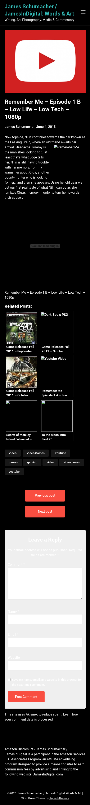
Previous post (45, 496)
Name (13, 611)
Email (13, 634)
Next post (45, 511)
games (13, 462)
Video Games (36, 453)
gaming (32, 462)
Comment (16, 564)
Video (13, 453)
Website (14, 658)
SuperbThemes (59, 798)
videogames (71, 462)
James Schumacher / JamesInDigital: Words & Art (39, 10)
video (50, 462)
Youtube (60, 453)
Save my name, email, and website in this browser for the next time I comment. (47, 682)
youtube (14, 471)
